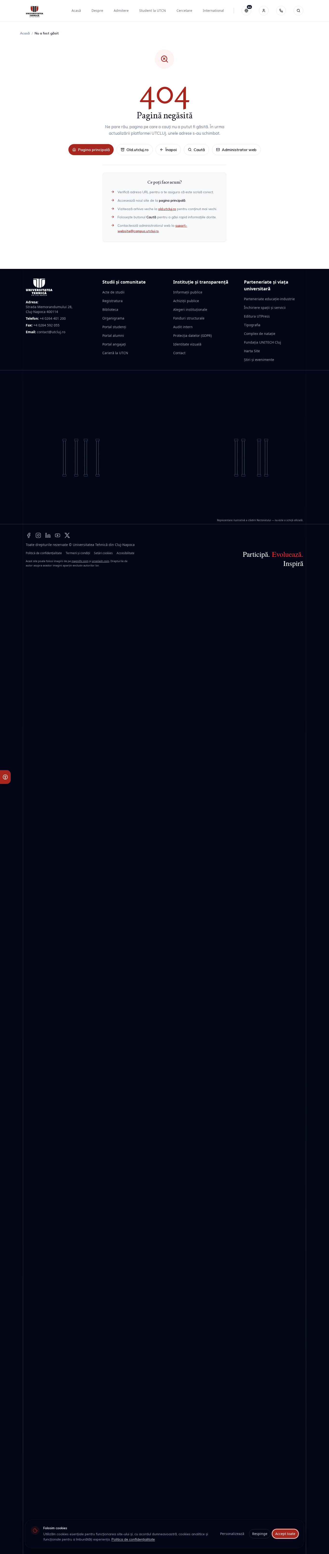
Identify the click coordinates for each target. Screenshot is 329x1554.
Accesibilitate (125, 553)
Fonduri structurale (188, 318)
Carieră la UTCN (115, 353)
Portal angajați (114, 344)
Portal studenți (114, 327)
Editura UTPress (257, 316)
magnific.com (80, 561)
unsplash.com (100, 561)
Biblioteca (110, 309)
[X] (67, 535)
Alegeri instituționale (190, 309)
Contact (179, 353)
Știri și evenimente (259, 359)
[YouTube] (57, 535)
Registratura (112, 301)
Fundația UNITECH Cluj (262, 342)
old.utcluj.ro (167, 209)
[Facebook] (29, 535)
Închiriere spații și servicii (265, 307)
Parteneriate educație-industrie (269, 299)
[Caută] (298, 10)
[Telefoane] (281, 10)
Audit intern (183, 327)
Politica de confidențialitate (133, 1539)
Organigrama (113, 318)
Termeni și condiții (78, 553)
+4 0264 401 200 (53, 318)
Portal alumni (113, 335)
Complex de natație (259, 333)
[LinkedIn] (48, 535)
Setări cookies (103, 553)
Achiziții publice (186, 301)
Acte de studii (113, 292)
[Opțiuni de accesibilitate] (5, 777)
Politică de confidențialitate (44, 553)
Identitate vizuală (187, 344)
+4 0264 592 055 (46, 325)
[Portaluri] (264, 10)
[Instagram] (38, 535)
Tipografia (252, 325)
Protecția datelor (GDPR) (192, 335)
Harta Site (252, 351)
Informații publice (187, 292)
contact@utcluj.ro (51, 332)
